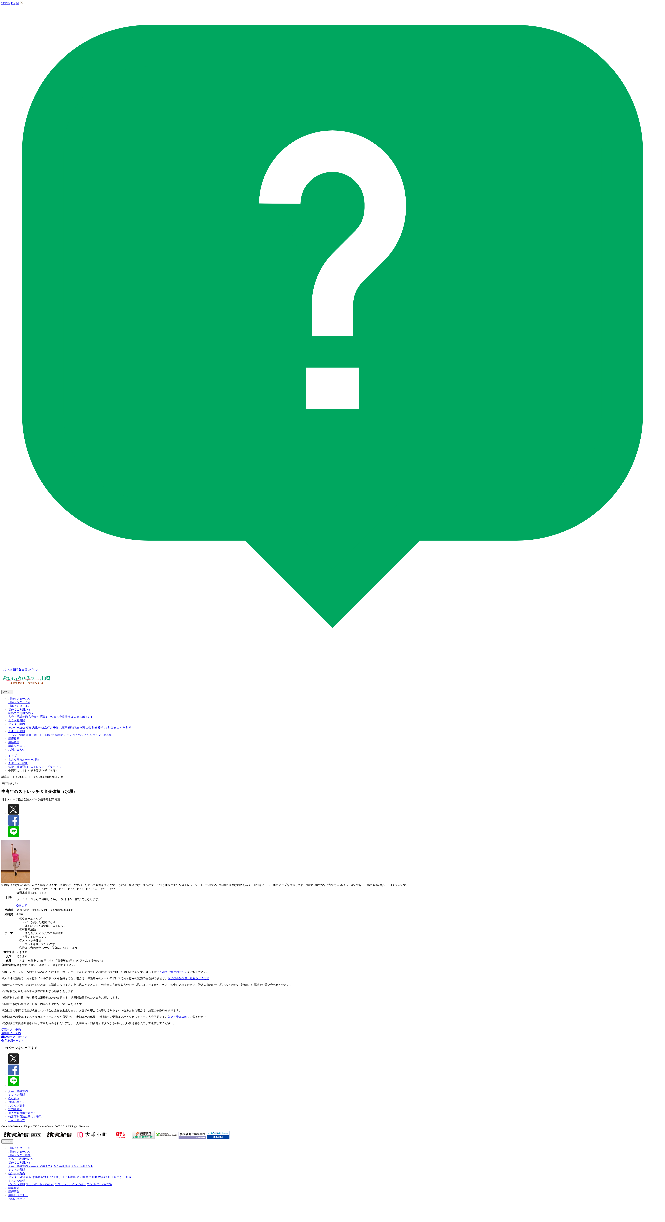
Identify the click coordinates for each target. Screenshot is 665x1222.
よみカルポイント (82, 716)
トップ (12, 755)
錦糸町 (45, 727)
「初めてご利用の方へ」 (172, 971)
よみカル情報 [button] (16, 731)
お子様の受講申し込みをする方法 (188, 978)
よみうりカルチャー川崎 (23, 759)
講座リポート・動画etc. (40, 734)
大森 (88, 727)
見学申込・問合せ (16, 1036)
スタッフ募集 (16, 1105)
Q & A (55, 716)
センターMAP (16, 727)
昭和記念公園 (76, 727)
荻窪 (29, 727)
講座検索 (13, 738)
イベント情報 (16, 734)
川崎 (94, 727)
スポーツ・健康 (18, 763)
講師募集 (13, 742)
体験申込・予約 (11, 1033)
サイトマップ (16, 1120)
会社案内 (13, 1098)
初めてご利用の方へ (20, 713)
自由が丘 (119, 727)
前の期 (23, 905)
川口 (110, 727)
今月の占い (79, 734)
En (8, 3)
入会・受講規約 (18, 716)
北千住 (54, 727)
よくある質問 (16, 720)
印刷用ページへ (14, 1040)
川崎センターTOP (19, 702)
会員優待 (64, 716)
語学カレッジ (63, 734)
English (15, 3)
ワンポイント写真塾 (99, 734)
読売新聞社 (15, 1109)
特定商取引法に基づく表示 (25, 1116)
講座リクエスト (18, 745)
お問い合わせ (16, 749)
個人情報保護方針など (22, 1112)
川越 (128, 727)
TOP (4, 3)
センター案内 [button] (16, 724)
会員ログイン (29, 669)
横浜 (101, 727)
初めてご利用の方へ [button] (20, 709)
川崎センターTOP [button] (19, 698)
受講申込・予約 (11, 1029)
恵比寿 (36, 727)
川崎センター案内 (19, 705)
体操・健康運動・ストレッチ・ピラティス (34, 766)
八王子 (63, 727)
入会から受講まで (39, 716)
